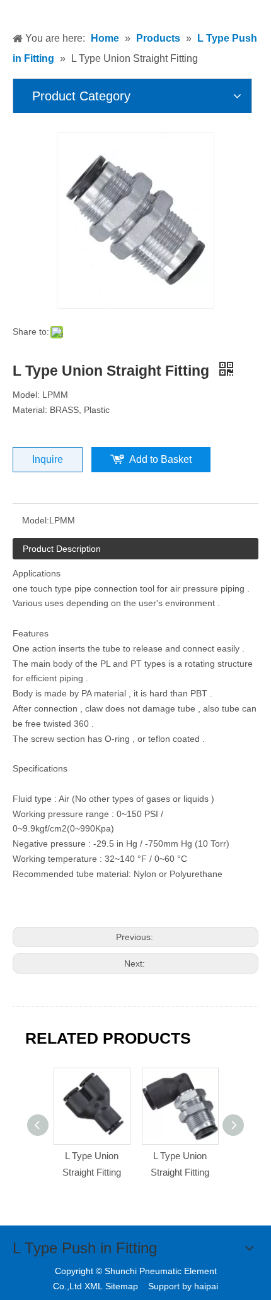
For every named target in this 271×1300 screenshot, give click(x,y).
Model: (35, 520)
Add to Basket (160, 459)
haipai (206, 1286)
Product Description (62, 549)
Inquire (47, 459)
